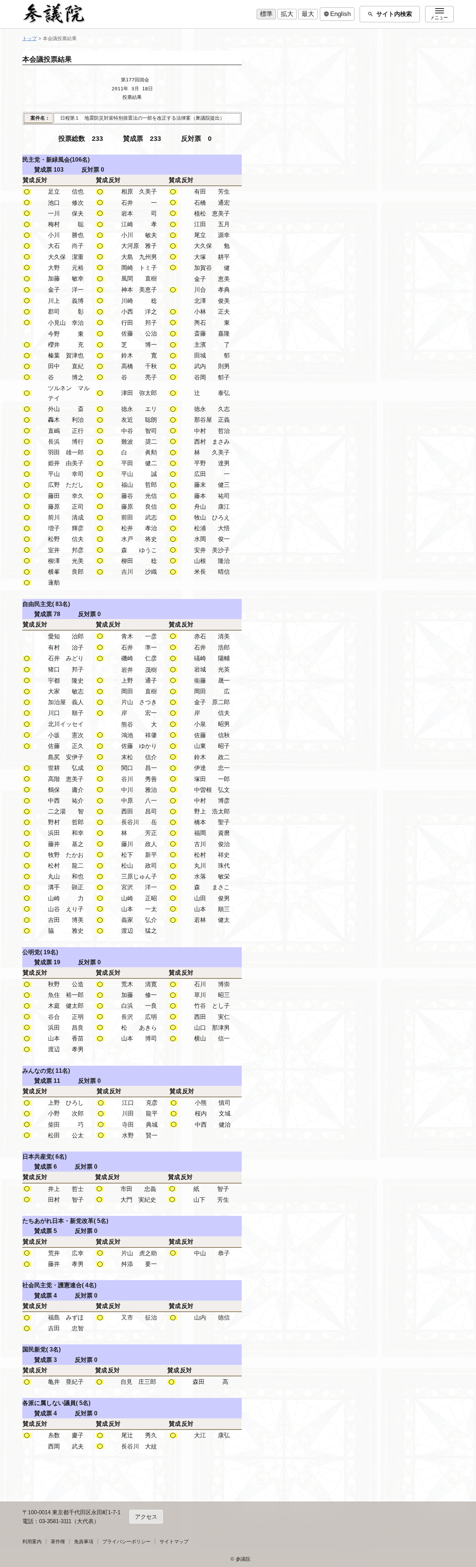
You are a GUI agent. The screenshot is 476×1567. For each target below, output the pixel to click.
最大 (308, 13)
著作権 (58, 1541)
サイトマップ (174, 1541)
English (337, 14)
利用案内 (32, 1541)
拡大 (287, 13)
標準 (266, 13)
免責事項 (83, 1541)
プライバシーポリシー (126, 1541)
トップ (29, 38)
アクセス (146, 1516)
